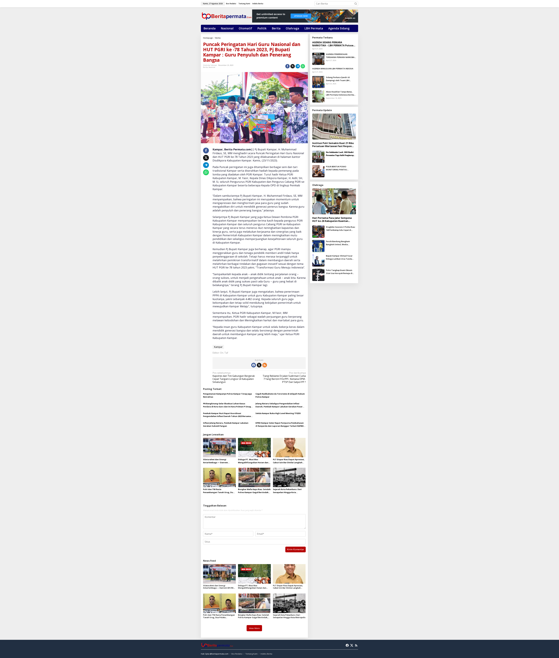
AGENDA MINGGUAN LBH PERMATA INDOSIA (332, 68)
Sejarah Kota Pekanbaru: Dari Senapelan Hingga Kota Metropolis (287, 491)
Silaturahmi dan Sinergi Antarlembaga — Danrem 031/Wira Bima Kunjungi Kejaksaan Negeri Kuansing (216, 461)
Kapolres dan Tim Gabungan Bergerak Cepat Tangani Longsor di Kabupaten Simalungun (234, 377)
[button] (355, 3)
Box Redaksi (236, 653)
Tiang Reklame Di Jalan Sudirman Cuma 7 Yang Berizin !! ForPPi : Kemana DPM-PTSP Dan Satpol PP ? (284, 377)
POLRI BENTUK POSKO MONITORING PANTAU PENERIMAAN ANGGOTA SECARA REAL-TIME (341, 168)
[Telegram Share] (298, 66)
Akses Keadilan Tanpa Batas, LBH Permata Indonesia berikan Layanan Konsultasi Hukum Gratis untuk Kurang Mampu (340, 93)
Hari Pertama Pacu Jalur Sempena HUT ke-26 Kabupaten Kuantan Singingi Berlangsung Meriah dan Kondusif (332, 219)
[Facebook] (253, 365)
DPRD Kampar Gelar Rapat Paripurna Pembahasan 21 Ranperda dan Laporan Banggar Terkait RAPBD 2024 (279, 425)
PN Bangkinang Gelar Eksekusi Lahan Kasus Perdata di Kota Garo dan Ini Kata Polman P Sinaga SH (227, 405)
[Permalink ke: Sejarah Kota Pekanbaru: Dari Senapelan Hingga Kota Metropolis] (289, 477)
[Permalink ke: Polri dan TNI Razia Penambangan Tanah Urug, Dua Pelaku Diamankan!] (219, 477)
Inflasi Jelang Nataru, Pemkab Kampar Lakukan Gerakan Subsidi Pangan (225, 424)
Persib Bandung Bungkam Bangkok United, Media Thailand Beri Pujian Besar (338, 243)
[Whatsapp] (303, 66)
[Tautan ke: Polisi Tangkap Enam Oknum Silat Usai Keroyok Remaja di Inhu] (318, 274)
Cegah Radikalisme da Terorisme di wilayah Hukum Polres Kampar (280, 395)
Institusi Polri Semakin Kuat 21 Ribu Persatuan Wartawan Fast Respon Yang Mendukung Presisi (333, 145)
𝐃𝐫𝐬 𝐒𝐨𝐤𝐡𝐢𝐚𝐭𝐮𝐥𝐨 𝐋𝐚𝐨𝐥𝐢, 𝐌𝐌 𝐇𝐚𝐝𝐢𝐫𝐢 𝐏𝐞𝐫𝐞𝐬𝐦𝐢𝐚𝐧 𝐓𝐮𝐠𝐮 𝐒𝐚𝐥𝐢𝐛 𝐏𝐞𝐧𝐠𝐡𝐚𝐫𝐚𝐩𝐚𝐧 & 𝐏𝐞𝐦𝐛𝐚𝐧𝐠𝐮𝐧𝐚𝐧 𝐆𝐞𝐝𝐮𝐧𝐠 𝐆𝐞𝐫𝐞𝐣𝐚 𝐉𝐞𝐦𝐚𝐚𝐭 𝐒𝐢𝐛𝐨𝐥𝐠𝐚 (341, 154)
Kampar (218, 347)
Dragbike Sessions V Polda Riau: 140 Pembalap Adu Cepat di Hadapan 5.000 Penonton (340, 229)
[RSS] (264, 365)
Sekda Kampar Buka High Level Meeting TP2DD (278, 413)
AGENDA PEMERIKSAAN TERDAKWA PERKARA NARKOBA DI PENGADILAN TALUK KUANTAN (340, 56)
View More (254, 628)
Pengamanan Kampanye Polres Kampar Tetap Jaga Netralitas (227, 395)
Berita (205, 67)
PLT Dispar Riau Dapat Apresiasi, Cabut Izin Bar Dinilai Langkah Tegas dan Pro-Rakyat (289, 461)
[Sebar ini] (287, 66)
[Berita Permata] (226, 15)
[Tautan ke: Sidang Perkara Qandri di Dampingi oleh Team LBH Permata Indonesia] (318, 81)
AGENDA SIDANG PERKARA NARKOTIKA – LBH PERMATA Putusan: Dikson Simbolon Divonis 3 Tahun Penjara (333, 44)
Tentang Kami (251, 653)
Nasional (212, 67)
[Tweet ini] (292, 66)
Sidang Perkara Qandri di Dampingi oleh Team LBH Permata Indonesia (338, 79)
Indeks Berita (266, 653)
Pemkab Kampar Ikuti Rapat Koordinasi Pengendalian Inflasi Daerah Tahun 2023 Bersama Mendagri (227, 415)
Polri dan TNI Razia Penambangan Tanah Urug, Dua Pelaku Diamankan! (218, 491)
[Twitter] (259, 365)
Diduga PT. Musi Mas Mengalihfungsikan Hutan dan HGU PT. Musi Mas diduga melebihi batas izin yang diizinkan (253, 461)
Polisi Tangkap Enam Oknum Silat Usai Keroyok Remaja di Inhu (339, 272)
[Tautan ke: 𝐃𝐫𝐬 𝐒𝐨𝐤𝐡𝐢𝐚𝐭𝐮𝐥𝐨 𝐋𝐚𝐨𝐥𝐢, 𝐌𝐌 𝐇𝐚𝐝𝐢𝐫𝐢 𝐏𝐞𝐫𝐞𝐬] (318, 156)
